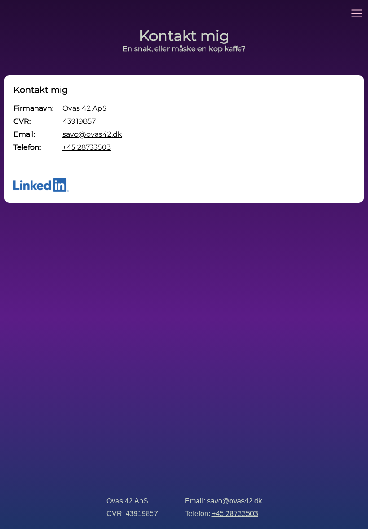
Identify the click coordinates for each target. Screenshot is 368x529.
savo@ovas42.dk (92, 134)
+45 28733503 (86, 147)
